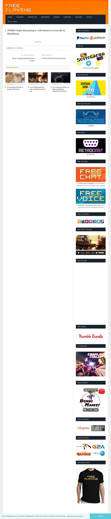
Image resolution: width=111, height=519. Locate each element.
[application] (91, 253)
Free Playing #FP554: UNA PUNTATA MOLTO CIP (37, 89)
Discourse (45, 17)
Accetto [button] (100, 516)
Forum (56, 17)
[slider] (101, 253)
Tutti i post (12, 22)
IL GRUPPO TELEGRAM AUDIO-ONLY (89, 205)
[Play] (79, 253)
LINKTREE (91, 126)
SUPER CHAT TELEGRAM (86, 183)
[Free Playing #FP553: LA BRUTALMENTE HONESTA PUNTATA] (60, 78)
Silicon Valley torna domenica (53, 58)
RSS (90, 68)
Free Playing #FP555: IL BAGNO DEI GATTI (15, 88)
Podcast (20, 17)
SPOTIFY (85, 68)
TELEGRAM (95, 68)
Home (10, 17)
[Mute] (97, 253)
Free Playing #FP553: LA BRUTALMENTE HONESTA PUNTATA (60, 89)
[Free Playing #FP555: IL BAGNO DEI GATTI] (15, 78)
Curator (67, 17)
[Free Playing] (18, 7)
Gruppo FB (32, 17)
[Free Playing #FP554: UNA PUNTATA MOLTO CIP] (38, 78)
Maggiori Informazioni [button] (75, 516)
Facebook (38, 42)
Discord (78, 17)
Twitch (89, 17)
